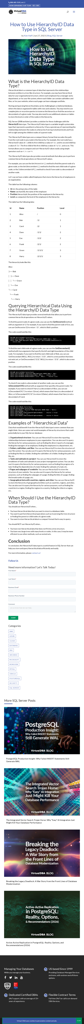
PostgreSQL (15, 678)
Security (13, 683)
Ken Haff (28, 35)
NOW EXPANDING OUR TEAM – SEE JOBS (24, 5)
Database (14, 645)
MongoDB (14, 664)
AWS (11, 631)
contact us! (36, 553)
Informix (13, 655)
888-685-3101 (15, 2)
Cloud (12, 641)
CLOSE (79, 1020)
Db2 (11, 650)
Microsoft (14, 659)
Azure (12, 636)
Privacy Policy (62, 1021)
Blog (49, 35)
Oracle (13, 674)
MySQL (12, 669)
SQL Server (57, 35)
